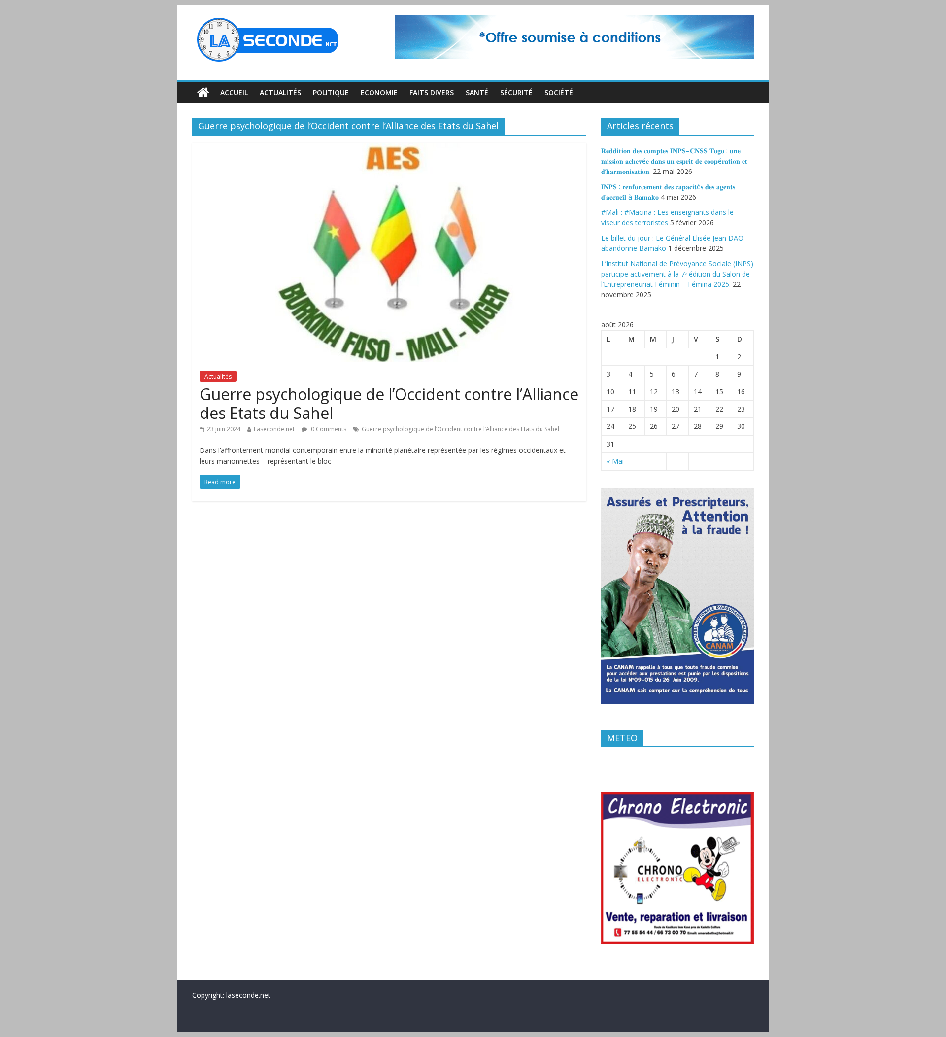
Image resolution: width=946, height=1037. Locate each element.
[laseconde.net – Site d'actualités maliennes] (203, 92)
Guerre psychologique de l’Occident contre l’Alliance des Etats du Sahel (389, 403)
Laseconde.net (274, 429)
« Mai (615, 461)
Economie (379, 92)
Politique (331, 92)
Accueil (234, 92)
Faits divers (431, 92)
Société (558, 92)
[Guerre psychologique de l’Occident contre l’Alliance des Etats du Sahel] (389, 148)
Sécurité (516, 92)
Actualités (280, 92)
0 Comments (327, 429)
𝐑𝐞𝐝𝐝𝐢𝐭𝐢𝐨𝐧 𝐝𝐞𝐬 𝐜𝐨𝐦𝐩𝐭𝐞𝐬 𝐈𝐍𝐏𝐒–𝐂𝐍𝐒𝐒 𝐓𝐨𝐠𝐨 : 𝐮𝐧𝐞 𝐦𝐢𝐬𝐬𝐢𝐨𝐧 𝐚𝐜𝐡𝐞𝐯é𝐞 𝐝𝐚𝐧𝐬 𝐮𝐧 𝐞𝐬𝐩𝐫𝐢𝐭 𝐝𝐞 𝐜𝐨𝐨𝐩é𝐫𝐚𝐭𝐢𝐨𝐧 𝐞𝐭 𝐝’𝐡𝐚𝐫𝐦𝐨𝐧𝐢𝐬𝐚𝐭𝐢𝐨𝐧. (674, 161)
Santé (477, 92)
